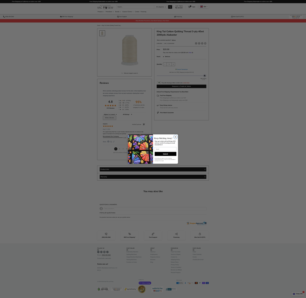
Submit (165, 154)
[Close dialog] (175, 137)
